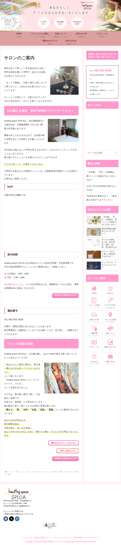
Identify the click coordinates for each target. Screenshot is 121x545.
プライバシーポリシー (62, 537)
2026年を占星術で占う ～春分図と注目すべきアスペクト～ (101, 198)
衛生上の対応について (43, 537)
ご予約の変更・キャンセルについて (86, 537)
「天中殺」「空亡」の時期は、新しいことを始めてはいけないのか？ (101, 176)
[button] (116, 153)
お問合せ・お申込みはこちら (65, 295)
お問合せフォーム (14, 284)
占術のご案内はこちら (67, 451)
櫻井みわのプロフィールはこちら (63, 443)
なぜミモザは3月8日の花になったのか (101, 188)
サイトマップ (27, 537)
